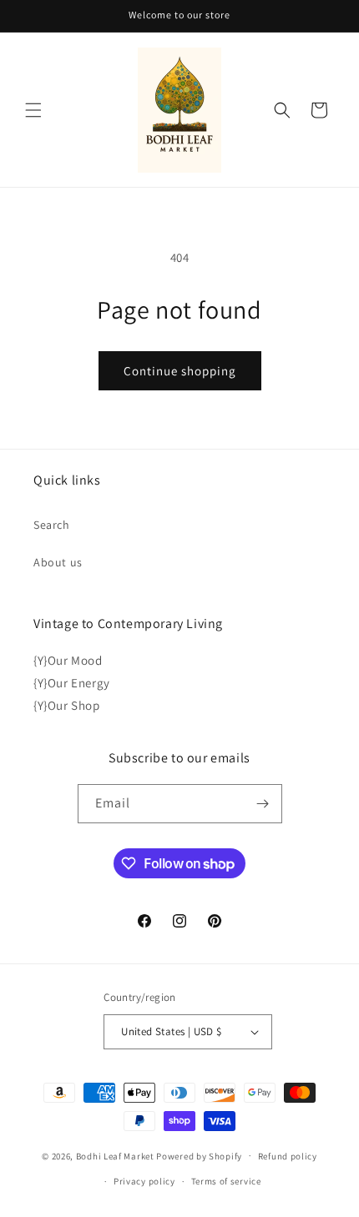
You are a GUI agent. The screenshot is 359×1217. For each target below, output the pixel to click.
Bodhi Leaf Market (115, 1155)
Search (51, 524)
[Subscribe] (263, 803)
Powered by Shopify (199, 1155)
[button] (33, 110)
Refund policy (287, 1156)
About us (58, 562)
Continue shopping (180, 371)
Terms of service (226, 1181)
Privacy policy (144, 1181)
